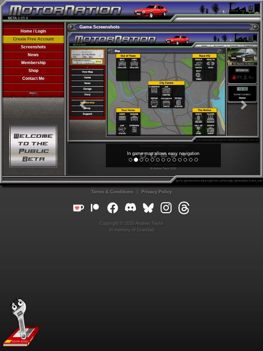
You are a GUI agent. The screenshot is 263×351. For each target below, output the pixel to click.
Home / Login (33, 31)
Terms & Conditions (112, 191)
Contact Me (33, 78)
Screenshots (33, 47)
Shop (33, 70)
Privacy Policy (156, 191)
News (33, 54)
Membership (33, 62)
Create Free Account (33, 39)
